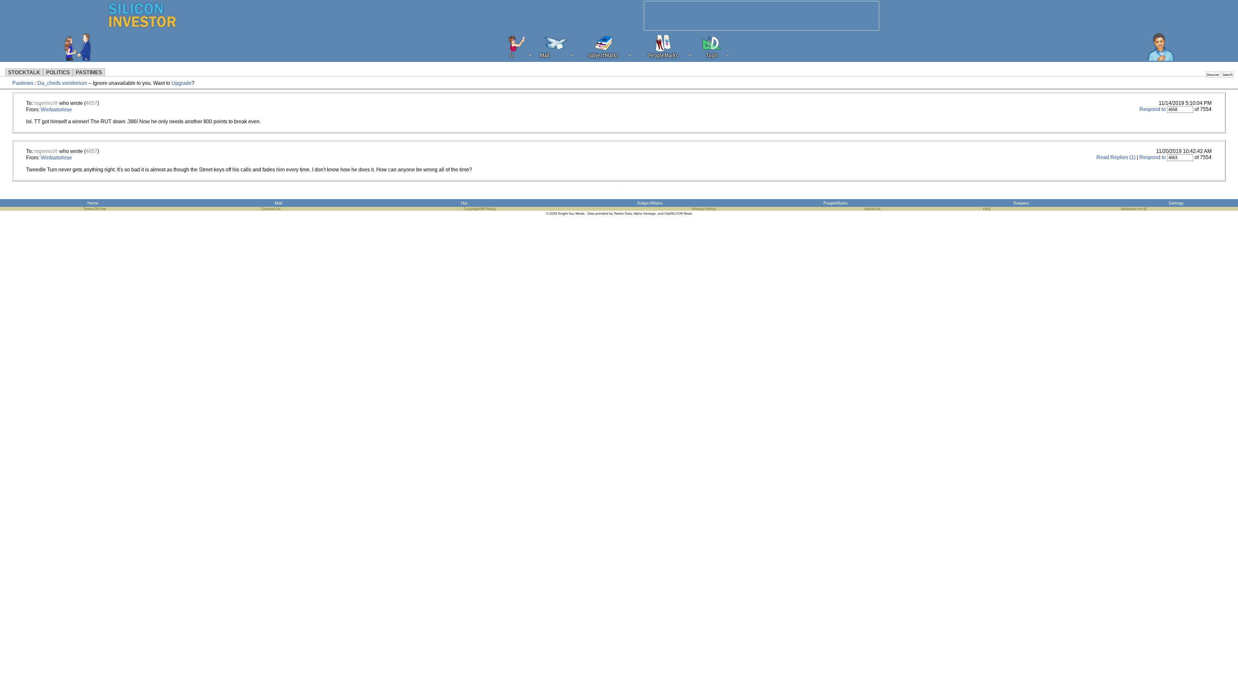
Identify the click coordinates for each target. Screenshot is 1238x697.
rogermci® (46, 103)
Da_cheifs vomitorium (62, 83)
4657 (91, 103)
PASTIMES (89, 72)
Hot (464, 203)
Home (92, 203)
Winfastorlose (56, 109)
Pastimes (23, 83)
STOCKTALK (24, 72)
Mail (278, 203)
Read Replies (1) (1115, 157)
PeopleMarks (835, 203)
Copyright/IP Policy (480, 209)
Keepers (1021, 203)
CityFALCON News (678, 213)
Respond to (1152, 109)
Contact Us (270, 209)
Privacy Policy (704, 209)
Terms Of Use (94, 209)
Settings (1176, 203)
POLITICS (58, 72)
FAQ (986, 209)
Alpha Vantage (645, 213)
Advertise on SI (1133, 209)
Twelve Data (623, 213)
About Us (872, 209)
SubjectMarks (650, 203)
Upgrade (182, 83)
